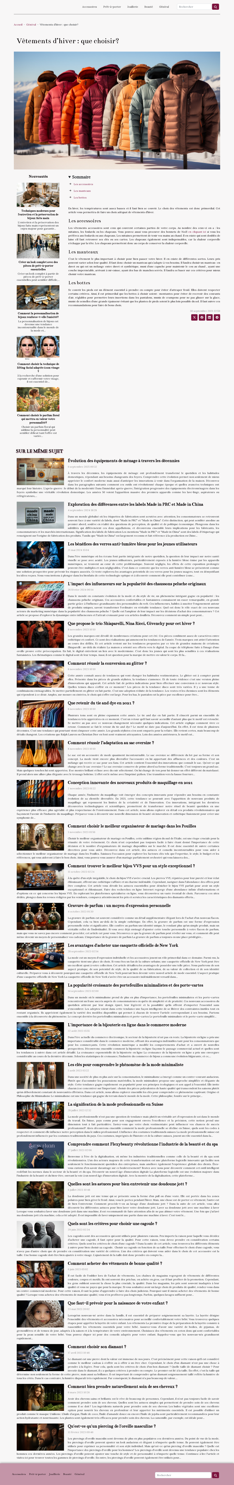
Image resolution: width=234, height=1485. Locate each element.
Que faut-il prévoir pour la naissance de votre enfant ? (118, 1303)
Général (164, 6)
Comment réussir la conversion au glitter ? (107, 663)
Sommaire (81, 177)
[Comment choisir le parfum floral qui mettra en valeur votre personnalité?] (38, 399)
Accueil (18, 24)
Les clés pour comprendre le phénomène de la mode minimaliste (125, 1064)
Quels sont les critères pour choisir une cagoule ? (112, 1223)
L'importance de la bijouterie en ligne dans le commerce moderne (127, 1024)
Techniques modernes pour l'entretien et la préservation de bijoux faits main (38, 214)
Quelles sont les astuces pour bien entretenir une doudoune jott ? (127, 1183)
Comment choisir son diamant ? (97, 1346)
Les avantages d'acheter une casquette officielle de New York (123, 945)
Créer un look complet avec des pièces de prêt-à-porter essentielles (38, 265)
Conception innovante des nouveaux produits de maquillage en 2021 (130, 782)
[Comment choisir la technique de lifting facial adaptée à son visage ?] (38, 348)
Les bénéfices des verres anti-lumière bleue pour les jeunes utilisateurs (132, 544)
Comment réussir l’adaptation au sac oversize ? (111, 742)
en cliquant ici (197, 231)
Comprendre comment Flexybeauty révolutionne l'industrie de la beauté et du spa (143, 1144)
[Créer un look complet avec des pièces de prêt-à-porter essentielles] (38, 246)
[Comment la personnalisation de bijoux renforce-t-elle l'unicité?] (38, 297)
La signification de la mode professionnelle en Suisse (115, 1104)
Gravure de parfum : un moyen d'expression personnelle (119, 905)
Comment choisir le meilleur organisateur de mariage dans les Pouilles (132, 826)
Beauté (148, 6)
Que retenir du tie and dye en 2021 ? (101, 702)
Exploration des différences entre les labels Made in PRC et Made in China (135, 504)
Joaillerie (132, 6)
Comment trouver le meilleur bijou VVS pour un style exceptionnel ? (131, 865)
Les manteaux (82, 190)
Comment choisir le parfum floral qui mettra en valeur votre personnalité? (38, 419)
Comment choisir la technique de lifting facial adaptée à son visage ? (38, 367)
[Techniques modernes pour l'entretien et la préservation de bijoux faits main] (38, 195)
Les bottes (80, 197)
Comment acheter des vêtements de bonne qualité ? (115, 1263)
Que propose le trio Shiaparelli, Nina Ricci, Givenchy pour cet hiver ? (131, 623)
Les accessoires (83, 184)
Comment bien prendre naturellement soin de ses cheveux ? (123, 1386)
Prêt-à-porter (112, 6)
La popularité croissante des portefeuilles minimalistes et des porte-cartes (135, 985)
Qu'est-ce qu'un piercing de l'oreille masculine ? (112, 1426)
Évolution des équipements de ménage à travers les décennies (123, 460)
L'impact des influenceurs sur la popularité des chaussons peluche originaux (137, 583)
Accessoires (89, 6)
